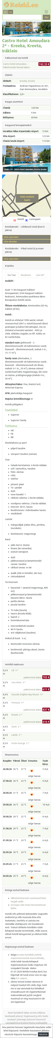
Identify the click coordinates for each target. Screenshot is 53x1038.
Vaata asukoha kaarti (27, 198)
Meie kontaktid (15, 1012)
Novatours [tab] (26, 275)
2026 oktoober (10, 241)
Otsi (46, 17)
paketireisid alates (37, 677)
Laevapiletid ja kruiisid (17, 1022)
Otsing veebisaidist (37, 1022)
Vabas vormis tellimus (34, 1012)
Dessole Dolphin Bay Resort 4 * (27, 694)
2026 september (11, 237)
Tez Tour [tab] (11, 275)
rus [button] (10, 12)
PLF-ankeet (21, 978)
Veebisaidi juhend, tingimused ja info (23, 1016)
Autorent (31, 1019)
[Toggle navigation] (46, 12)
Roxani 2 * (16, 714)
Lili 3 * (14, 670)
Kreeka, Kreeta (27, 81)
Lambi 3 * (16, 734)
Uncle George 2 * (20, 743)
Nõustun (43, 1034)
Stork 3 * (16, 726)
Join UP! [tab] (40, 275)
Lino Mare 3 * (18, 682)
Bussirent (41, 1019)
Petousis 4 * (17, 702)
